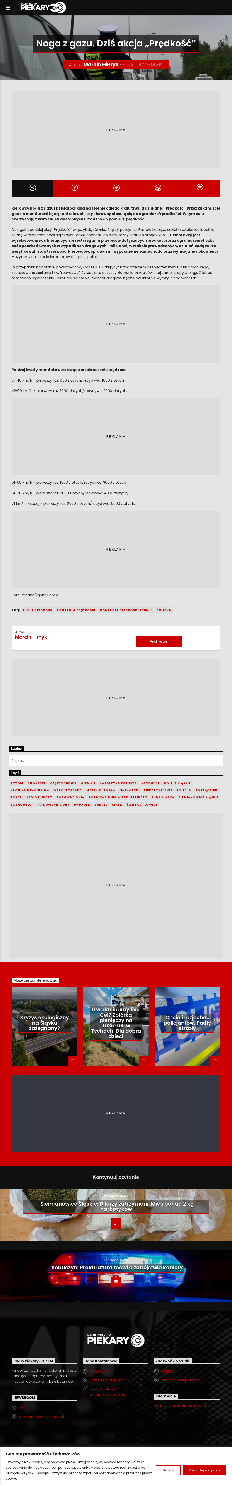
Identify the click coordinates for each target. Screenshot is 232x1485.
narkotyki (130, 790)
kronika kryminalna (30, 790)
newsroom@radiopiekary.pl (41, 1416)
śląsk (117, 805)
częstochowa (63, 783)
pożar (16, 797)
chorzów (36, 783)
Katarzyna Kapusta (118, 783)
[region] (116, 1466)
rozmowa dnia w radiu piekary (118, 797)
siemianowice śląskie (199, 797)
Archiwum (159, 641)
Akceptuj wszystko (204, 1470)
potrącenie (206, 790)
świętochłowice (142, 805)
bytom (17, 783)
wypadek (82, 805)
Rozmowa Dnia (70, 797)
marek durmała (100, 790)
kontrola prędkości (76, 610)
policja (164, 610)
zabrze (101, 805)
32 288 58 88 (29, 1408)
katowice (150, 783)
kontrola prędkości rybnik (126, 610)
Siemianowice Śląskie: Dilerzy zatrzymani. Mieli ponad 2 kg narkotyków (117, 1206)
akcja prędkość (37, 610)
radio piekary (39, 797)
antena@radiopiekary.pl (181, 1380)
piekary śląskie (158, 790)
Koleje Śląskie (177, 783)
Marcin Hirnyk (100, 64)
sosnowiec (21, 805)
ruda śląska (163, 797)
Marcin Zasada (68, 790)
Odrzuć (168, 1470)
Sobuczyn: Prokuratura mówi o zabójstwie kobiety (117, 1267)
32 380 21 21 (99, 1371)
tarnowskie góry (52, 805)
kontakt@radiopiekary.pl (110, 1380)
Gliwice (88, 783)
